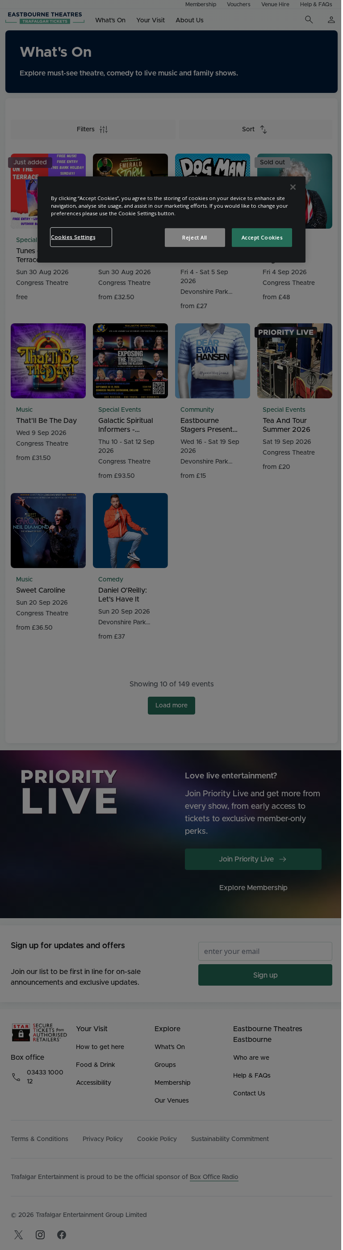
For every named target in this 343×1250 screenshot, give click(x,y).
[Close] (293, 187)
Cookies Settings (73, 237)
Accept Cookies (262, 237)
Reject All (194, 237)
